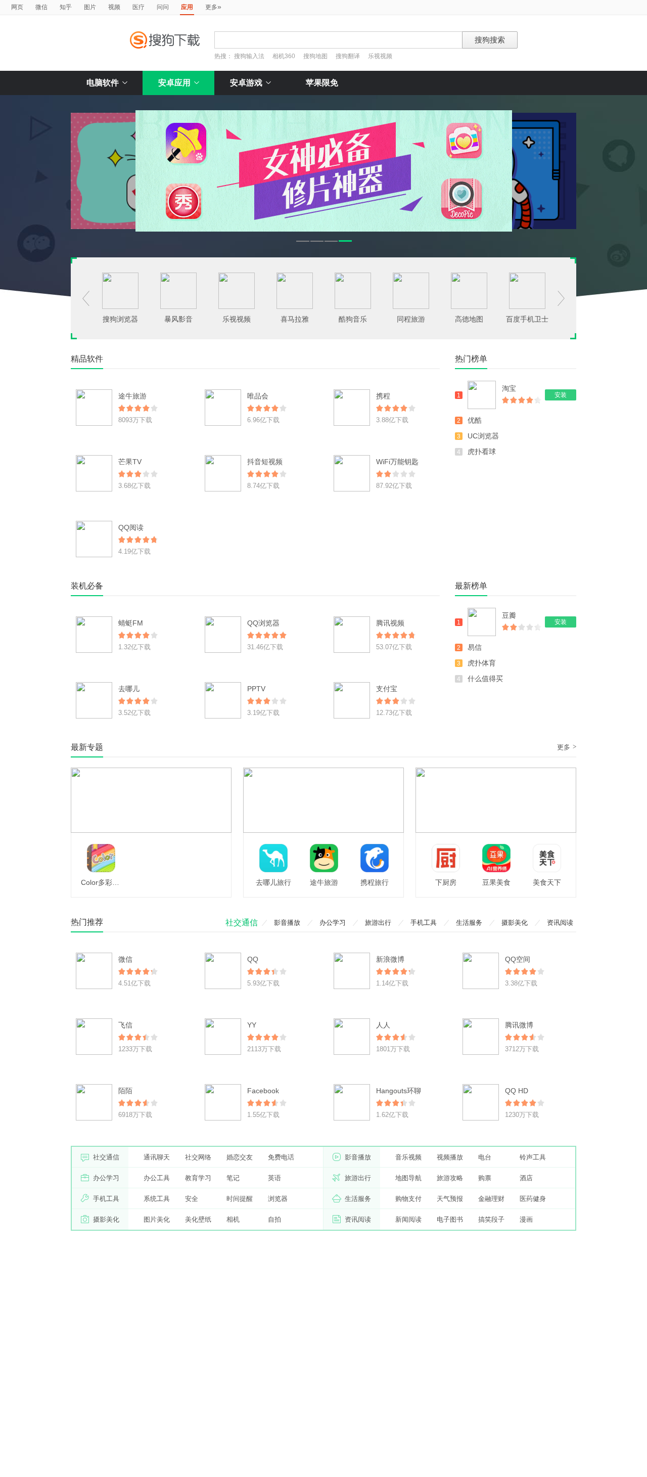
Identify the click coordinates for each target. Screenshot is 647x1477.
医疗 (138, 7)
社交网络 (198, 1157)
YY (251, 1025)
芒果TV (130, 462)
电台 (484, 1157)
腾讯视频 (390, 623)
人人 (383, 1025)
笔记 (233, 1178)
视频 (114, 7)
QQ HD (516, 1091)
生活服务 (469, 922)
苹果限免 (322, 82)
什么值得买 (485, 679)
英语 (274, 1178)
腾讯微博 (519, 1025)
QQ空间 (517, 959)
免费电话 (281, 1157)
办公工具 (157, 1178)
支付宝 (386, 689)
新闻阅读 (408, 1219)
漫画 (526, 1219)
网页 (17, 7)
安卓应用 (174, 82)
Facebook (263, 1091)
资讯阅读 (560, 922)
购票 (484, 1178)
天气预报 (450, 1198)
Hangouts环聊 (398, 1091)
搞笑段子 (491, 1219)
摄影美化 (514, 922)
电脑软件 (102, 82)
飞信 (125, 1025)
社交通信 (241, 922)
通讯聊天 (157, 1157)
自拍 (274, 1219)
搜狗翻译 (348, 56)
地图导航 (408, 1178)
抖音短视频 (265, 462)
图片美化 (157, 1219)
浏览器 (278, 1198)
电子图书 (450, 1219)
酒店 (526, 1178)
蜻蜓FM (130, 623)
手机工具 (423, 922)
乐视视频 (380, 56)
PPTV (256, 689)
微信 (41, 7)
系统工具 (157, 1198)
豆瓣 (509, 615)
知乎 (66, 7)
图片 (90, 7)
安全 (191, 1198)
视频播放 (450, 1157)
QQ (252, 959)
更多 (213, 7)
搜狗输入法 (249, 56)
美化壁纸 (198, 1219)
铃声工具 (533, 1157)
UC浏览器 (483, 436)
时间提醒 (239, 1198)
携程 (383, 396)
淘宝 (509, 388)
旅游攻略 (450, 1178)
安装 (560, 394)
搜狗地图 (315, 56)
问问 (163, 7)
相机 (233, 1219)
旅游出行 (378, 922)
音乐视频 (408, 1157)
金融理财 (491, 1198)
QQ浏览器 (263, 623)
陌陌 (125, 1091)
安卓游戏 (246, 82)
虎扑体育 (482, 663)
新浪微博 (390, 959)
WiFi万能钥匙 (397, 462)
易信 (475, 647)
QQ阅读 (131, 527)
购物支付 (408, 1198)
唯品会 (257, 396)
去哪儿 (129, 689)
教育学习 (198, 1178)
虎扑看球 (482, 451)
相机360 (283, 56)
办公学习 (332, 922)
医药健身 (533, 1198)
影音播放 (287, 922)
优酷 (475, 420)
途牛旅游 (132, 396)
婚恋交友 (239, 1157)
